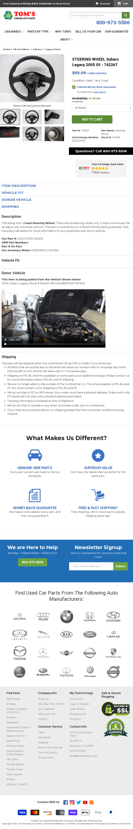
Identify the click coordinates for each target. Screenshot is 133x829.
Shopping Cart (78, 714)
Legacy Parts (53, 49)
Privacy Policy (46, 757)
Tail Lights (12, 759)
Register (85, 703)
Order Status (77, 709)
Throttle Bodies (15, 764)
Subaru (37, 49)
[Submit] (126, 15)
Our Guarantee (46, 709)
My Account (77, 698)
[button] (101, 168)
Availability (78, 101)
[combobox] (100, 15)
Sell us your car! (46, 714)
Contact (42, 719)
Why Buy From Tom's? (51, 703)
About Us (43, 698)
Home (6, 49)
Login (73, 703)
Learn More (99, 92)
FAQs (41, 732)
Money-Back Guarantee (37, 3)
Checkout (75, 719)
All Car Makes (21, 49)
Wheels (10, 779)
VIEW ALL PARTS (16, 784)
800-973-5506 (113, 22)
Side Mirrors (13, 740)
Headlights (12, 722)
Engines (11, 717)
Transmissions (14, 774)
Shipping (43, 742)
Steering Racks (15, 745)
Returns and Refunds (50, 747)
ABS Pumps (13, 698)
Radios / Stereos (15, 735)
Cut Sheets (44, 737)
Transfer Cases (14, 769)
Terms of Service (47, 752)
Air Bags (11, 703)
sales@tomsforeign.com (83, 755)
